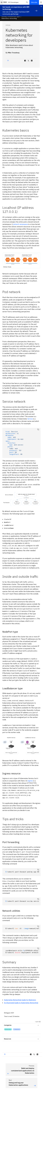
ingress (30, 781)
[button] (27, 2)
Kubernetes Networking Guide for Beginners (20, 1000)
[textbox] (21, 442)
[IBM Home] (5, 2)
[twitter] (28, 61)
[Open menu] (1, 2)
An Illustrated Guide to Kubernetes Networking (21, 1003)
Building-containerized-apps (11, 17)
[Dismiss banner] (41, 6)
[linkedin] (32, 61)
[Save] (8, 60)
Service (30, 419)
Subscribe (34, 2)
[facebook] (25, 61)
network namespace (20, 224)
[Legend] (40, 1021)
